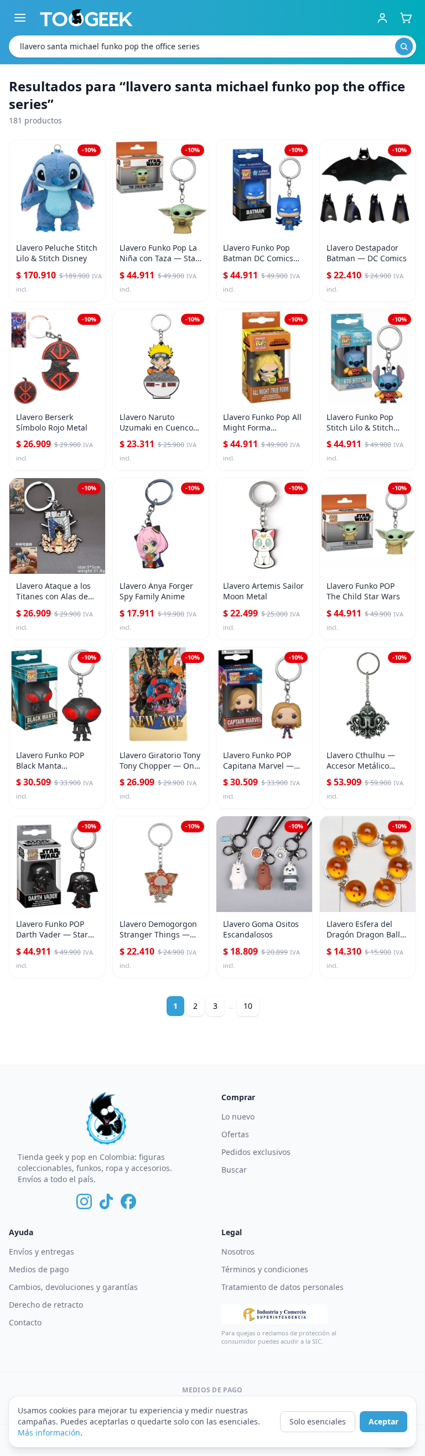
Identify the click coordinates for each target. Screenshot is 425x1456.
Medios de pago (39, 1269)
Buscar (234, 1169)
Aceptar (383, 1421)
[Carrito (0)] (405, 17)
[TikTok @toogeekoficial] (106, 1201)
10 (247, 1006)
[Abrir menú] (20, 18)
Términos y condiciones (264, 1269)
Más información (49, 1432)
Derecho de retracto (46, 1304)
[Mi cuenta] (382, 17)
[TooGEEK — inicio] (86, 18)
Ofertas (235, 1134)
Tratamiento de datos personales (282, 1287)
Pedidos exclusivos (256, 1152)
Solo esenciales (317, 1421)
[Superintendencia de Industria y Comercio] (274, 1314)
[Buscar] (404, 46)
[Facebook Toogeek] (128, 1201)
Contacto (25, 1322)
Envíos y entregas (41, 1251)
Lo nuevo (238, 1116)
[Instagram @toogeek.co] (84, 1201)
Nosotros (238, 1251)
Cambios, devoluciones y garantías (73, 1287)
